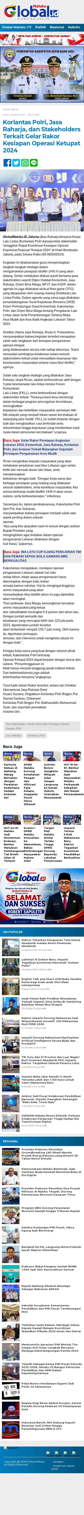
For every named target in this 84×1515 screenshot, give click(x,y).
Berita (15, 109)
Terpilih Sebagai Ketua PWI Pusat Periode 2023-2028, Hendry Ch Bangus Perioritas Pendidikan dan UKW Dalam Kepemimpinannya (51, 1369)
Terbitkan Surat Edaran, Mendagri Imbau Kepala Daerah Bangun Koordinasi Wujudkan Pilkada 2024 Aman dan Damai (51, 1328)
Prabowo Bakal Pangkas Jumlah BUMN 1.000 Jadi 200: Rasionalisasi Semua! (48, 1268)
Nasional (57, 27)
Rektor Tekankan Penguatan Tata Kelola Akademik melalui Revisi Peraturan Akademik (50, 943)
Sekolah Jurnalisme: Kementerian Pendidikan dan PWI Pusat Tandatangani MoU (51, 1308)
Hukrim (74, 27)
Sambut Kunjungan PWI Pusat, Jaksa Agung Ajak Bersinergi (47, 1229)
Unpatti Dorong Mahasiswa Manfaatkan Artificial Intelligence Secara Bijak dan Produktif (50, 1040)
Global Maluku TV (16, 27)
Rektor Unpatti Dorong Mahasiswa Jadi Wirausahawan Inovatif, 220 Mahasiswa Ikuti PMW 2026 (49, 1021)
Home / (7, 109)
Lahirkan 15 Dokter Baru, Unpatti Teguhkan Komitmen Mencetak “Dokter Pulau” (50, 962)
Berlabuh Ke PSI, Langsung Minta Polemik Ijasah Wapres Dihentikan (51, 1249)
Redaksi (58, 1462)
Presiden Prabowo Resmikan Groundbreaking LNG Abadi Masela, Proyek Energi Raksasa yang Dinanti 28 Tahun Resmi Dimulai (49, 1154)
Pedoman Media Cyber (62, 1467)
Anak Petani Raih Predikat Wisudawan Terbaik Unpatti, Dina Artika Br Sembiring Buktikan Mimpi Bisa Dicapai (51, 1001)
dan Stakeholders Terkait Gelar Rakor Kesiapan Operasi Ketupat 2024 (38, 726)
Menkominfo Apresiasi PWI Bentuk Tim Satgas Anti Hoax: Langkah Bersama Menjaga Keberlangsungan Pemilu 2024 (50, 1347)
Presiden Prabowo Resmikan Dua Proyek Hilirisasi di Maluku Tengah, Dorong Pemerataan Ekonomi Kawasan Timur (50, 1191)
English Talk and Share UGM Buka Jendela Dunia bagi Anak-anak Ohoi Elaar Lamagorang (51, 982)
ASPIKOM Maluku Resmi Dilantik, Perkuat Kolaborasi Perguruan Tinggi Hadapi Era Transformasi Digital (50, 1118)
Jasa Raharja (13, 735)
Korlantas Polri (36, 735)
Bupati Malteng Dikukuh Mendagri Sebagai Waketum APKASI (45, 1288)
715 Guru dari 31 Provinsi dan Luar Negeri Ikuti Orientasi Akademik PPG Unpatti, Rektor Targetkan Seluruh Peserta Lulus (50, 1060)
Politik (40, 27)
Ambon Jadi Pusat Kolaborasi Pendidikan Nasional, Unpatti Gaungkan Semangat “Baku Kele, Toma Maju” (51, 1099)
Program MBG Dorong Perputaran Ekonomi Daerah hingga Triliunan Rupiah (50, 1209)
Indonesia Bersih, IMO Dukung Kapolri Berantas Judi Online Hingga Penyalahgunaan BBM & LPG (48, 1425)
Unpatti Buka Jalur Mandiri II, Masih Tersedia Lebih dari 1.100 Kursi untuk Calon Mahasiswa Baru (47, 1079)
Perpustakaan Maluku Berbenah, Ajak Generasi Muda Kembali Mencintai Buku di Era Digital (51, 1171)
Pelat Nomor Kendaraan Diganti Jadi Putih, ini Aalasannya (47, 1385)
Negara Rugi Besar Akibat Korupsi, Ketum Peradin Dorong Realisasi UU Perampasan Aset (51, 1406)
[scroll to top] (77, 1509)
